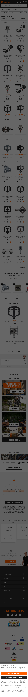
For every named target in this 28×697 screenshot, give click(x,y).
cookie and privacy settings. (15, 668)
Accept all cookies (13, 673)
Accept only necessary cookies (14, 677)
